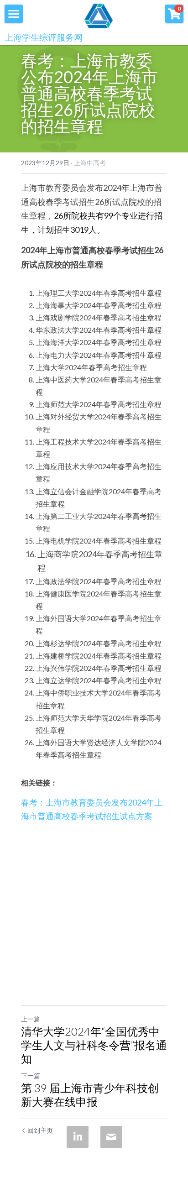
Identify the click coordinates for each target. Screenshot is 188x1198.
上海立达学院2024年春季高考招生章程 (99, 680)
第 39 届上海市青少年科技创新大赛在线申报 (90, 1094)
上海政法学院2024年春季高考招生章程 (99, 581)
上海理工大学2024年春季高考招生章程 (99, 292)
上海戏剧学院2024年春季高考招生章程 (99, 317)
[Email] (111, 1137)
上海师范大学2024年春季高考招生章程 (99, 404)
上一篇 (30, 1019)
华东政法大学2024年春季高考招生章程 (99, 329)
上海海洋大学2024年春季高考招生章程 (99, 342)
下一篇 (30, 1075)
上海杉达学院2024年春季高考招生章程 (99, 643)
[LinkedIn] (78, 1137)
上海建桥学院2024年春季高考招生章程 (99, 655)
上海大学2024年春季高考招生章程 (91, 367)
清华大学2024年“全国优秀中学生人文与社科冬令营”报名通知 (94, 1045)
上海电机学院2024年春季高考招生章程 (99, 540)
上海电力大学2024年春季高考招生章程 (99, 355)
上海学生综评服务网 (44, 37)
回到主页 (40, 1130)
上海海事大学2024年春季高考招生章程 (99, 305)
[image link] (98, 14)
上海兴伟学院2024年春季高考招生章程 (99, 668)
